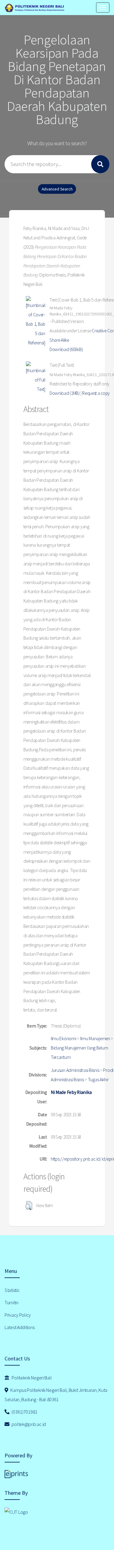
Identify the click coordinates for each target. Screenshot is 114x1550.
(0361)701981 (24, 1412)
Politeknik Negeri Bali (31, 1378)
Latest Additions (20, 1327)
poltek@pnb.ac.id (28, 1424)
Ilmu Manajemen (95, 1038)
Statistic (12, 1290)
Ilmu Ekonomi (63, 1038)
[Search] (100, 164)
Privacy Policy (18, 1315)
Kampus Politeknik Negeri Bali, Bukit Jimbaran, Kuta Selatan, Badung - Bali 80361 (56, 1394)
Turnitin (12, 1302)
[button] (28, 1205)
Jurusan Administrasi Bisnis (75, 1070)
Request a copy (96, 393)
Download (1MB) (65, 393)
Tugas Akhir (98, 1079)
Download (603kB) (66, 349)
